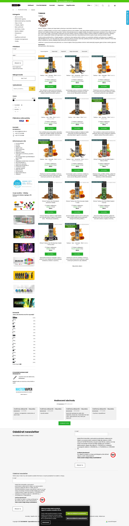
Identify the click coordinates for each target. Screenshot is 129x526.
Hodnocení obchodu (21, 164)
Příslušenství (18, 33)
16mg (14, 355)
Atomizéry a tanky (19, 29)
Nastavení (45, 522)
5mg (14, 331)
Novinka (17, 109)
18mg (14, 358)
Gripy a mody (18, 23)
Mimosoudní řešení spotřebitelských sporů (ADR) (25, 157)
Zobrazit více (64, 423)
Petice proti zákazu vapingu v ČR (22, 195)
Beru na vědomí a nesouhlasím (77, 518)
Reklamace (19, 151)
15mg (14, 352)
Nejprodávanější (74, 51)
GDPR (17, 159)
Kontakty (27, 516)
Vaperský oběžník (20, 168)
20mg (14, 361)
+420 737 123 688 (19, 133)
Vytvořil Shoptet (112, 521)
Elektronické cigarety (20, 19)
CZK (96, 5)
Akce (17, 107)
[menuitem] (30, 5)
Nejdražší (63, 51)
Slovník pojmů (19, 171)
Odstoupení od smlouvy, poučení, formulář (24, 154)
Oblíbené (18, 174)
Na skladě (18, 105)
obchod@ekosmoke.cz (21, 131)
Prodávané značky (20, 167)
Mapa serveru (19, 170)
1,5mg (14, 319)
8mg (14, 337)
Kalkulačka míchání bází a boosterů (25, 161)
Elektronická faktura (21, 172)
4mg (14, 328)
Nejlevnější (54, 51)
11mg (14, 346)
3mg (14, 325)
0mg (14, 316)
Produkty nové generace (21, 39)
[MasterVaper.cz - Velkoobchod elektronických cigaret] (24, 389)
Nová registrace (17, 67)
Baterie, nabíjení (19, 31)
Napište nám (19, 148)
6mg (14, 334)
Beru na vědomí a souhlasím (77, 513)
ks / (24, 78)
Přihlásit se (18, 63)
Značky (17, 41)
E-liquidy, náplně (19, 25)
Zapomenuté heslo (18, 68)
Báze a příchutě (19, 27)
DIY (16, 35)
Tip (16, 111)
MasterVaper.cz (24, 394)
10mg (14, 343)
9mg (14, 340)
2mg (14, 322)
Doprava (18, 146)
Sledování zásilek (20, 152)
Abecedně (84, 51)
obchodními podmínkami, (97, 438)
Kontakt (18, 145)
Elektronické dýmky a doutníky (23, 21)
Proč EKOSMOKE (20, 143)
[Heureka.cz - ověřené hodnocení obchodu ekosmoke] (23, 184)
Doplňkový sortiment (20, 37)
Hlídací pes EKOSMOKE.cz (22, 165)
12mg (14, 349)
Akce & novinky (19, 17)
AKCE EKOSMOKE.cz (21, 162)
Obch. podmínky (20, 149)
